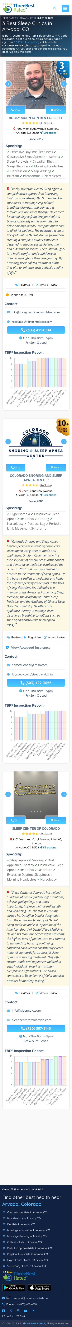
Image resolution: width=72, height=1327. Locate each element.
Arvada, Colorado (21, 1204)
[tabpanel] (36, 85)
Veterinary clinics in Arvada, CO (26, 1266)
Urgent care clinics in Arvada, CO (27, 1260)
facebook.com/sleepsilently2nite (32, 674)
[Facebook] (3, 1311)
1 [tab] (32, 100)
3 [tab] (38, 100)
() (46, 123)
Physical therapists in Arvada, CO (27, 1254)
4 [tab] (40, 811)
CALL (17, 109)
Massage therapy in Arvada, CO (27, 1236)
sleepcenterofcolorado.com (31, 1020)
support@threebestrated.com (31, 1298)
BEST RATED (9, 18)
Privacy (7, 1316)
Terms (21, 1316)
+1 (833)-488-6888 (27, 1304)
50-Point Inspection (26, 42)
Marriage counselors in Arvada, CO (28, 1230)
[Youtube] (25, 1311)
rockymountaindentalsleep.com (32, 321)
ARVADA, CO (26, 18)
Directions (49, 133)
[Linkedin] (33, 1311)
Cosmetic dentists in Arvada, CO (27, 1212)
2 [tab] (35, 100)
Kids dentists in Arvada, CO (24, 1218)
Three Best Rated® (34, 1323)
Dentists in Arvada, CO (21, 1224)
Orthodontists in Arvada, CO (24, 1242)
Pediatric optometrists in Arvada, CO (29, 1248)
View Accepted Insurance (27, 647)
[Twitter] (10, 1311)
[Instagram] (18, 1311)
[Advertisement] (36, 1149)
